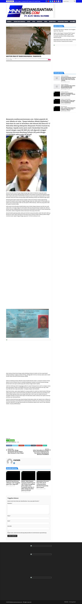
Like (49, 59)
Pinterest (40, 445)
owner (8, 58)
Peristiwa (36, 58)
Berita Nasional (64, 106)
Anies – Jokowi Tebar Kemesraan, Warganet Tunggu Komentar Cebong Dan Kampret (68, 109)
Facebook (9, 445)
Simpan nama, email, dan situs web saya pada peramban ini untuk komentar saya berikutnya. (27, 532)
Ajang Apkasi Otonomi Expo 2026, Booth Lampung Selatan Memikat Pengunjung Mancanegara (43, 484)
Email (8, 521)
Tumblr (33, 445)
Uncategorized (8, 59)
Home (7, 25)
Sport (28, 21)
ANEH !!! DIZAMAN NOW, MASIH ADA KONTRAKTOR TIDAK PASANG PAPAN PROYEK (68, 87)
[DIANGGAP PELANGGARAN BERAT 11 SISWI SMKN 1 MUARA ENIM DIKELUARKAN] (57, 94)
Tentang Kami (72, 602)
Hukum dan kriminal (19, 21)
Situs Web (9, 526)
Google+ (22, 445)
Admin (63, 96)
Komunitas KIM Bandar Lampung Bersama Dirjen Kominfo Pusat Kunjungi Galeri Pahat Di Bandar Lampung (68, 79)
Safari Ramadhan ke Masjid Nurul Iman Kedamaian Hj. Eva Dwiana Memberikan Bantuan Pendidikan (41, 452)
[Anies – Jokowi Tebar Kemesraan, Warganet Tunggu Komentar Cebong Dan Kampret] (57, 108)
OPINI (33, 21)
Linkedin (28, 445)
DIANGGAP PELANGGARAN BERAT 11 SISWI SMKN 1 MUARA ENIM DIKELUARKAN (68, 94)
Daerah (9, 21)
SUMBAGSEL (47, 58)
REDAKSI (72, 21)
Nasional (39, 21)
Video (45, 21)
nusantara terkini (63, 21)
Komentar (9, 503)
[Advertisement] (28, 72)
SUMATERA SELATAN (41, 58)
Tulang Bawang (67, 99)
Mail (45, 445)
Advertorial (52, 21)
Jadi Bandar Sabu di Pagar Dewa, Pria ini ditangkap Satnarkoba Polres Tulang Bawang (68, 101)
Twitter (16, 445)
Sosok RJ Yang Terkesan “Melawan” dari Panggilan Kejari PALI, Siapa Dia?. (13, 483)
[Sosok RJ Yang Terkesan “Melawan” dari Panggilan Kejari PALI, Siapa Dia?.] (13, 475)
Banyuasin (11, 25)
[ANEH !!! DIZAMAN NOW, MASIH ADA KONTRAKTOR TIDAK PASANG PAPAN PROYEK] (57, 86)
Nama (9, 515)
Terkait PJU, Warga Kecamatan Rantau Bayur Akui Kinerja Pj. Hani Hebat (16, 451)
